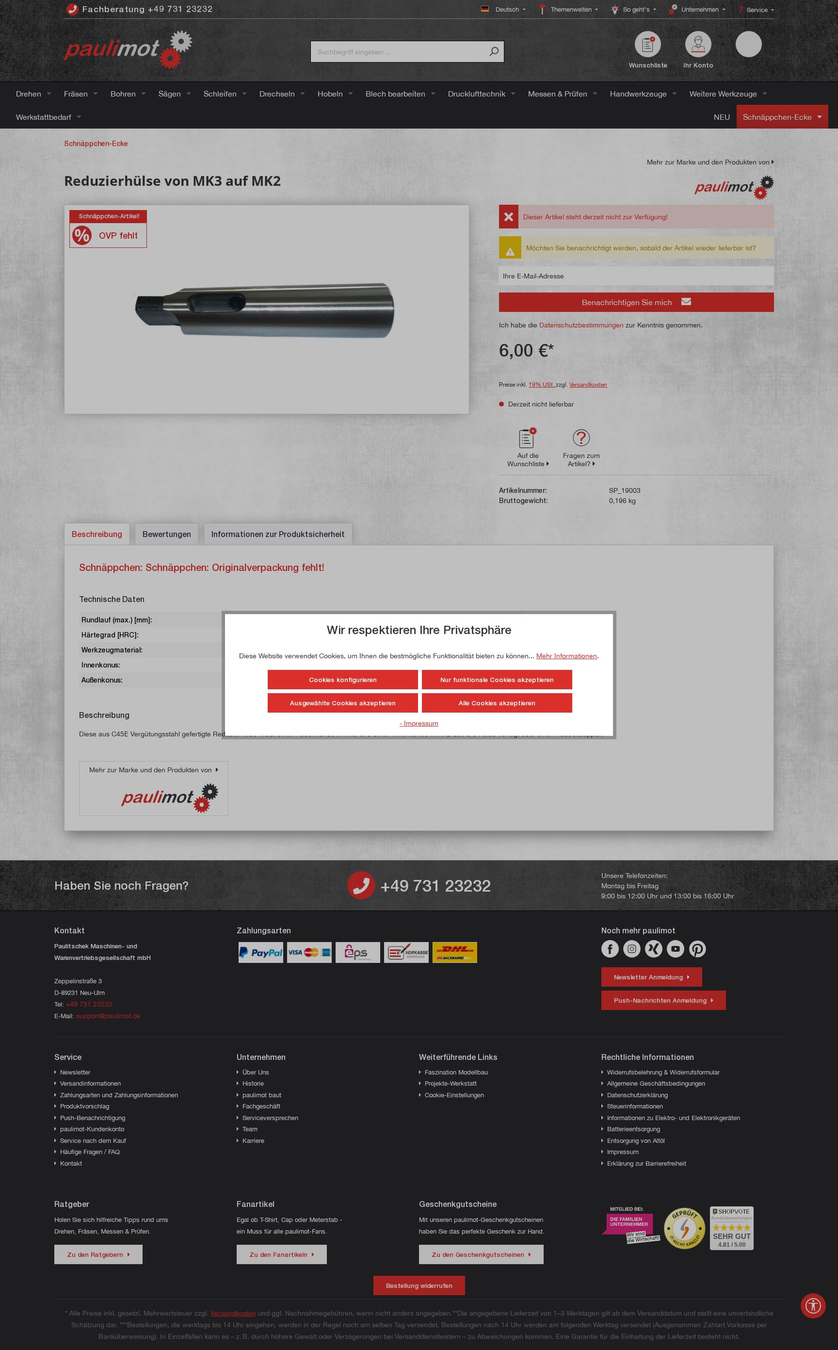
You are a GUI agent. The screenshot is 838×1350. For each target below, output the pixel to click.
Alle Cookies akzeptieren (497, 703)
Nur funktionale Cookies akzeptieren (497, 679)
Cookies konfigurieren (343, 679)
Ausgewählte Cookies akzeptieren (343, 703)
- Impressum (419, 723)
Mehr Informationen (566, 655)
